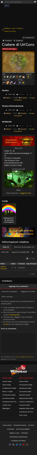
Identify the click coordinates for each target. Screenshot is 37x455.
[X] (13, 444)
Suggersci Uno (25, 193)
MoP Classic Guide (26, 378)
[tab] (6, 247)
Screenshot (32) (18, 169)
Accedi (18, 357)
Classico (19, 28)
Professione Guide (8, 395)
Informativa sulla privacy (18, 437)
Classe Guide (7, 381)
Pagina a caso (14, 433)
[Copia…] (27, 258)
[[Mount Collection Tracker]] (18, 232)
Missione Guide (24, 395)
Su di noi (31, 425)
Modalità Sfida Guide (26, 408)
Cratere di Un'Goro (10, 31)
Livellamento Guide (9, 388)
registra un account (26, 357)
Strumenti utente (20, 425)
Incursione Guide (8, 398)
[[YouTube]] (23, 444)
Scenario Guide (24, 405)
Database (7, 28)
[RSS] (27, 444)
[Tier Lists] (23, 415)
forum (5, 324)
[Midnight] (6, 408)
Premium (24, 433)
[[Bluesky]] (16, 444)
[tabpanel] (18, 266)
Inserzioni (10, 429)
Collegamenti (29, 38)
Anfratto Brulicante (4, 268)
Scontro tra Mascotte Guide (27, 402)
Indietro (8, 98)
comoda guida (14, 315)
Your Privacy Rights (23, 429)
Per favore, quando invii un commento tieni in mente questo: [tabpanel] (18, 330)
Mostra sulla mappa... (10, 49)
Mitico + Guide (7, 391)
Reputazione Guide (26, 398)
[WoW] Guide (7, 378)
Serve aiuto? (7, 425)
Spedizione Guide (25, 388)
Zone (13, 28)
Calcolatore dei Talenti (10, 402)
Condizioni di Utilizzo (18, 441)
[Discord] (9, 444)
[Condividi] (35, 2)
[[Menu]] (2, 2)
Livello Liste (6, 405)
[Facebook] (20, 444)
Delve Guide (6, 385)
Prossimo (23, 98)
